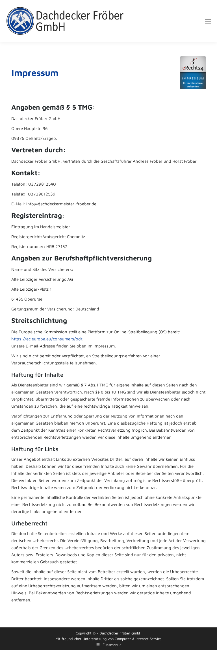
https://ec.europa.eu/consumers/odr (46, 338)
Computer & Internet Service (138, 638)
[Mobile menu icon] (208, 21)
